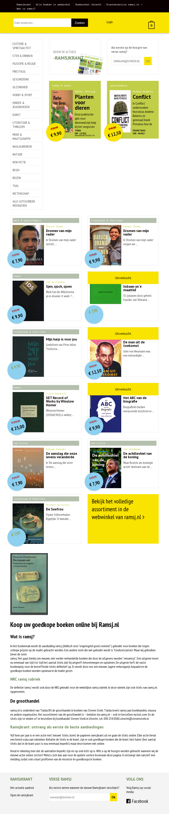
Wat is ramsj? (26, 8)
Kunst (17, 115)
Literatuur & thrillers (21, 124)
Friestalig (19, 71)
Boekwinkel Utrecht (88, 4)
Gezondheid (20, 87)
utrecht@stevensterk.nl (134, 718)
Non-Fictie (19, 162)
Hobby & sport (22, 95)
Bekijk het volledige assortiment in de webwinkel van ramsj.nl (116, 509)
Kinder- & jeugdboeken (21, 105)
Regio (16, 170)
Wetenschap (21, 193)
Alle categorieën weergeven (24, 203)
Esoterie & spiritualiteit (22, 46)
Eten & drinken (23, 56)
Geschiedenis (21, 79)
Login (110, 22)
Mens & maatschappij (22, 136)
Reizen (17, 178)
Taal (16, 186)
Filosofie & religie (24, 63)
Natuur (17, 154)
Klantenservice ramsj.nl (123, 4)
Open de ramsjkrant (21, 795)
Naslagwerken (22, 146)
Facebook (139, 801)
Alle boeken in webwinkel (53, 4)
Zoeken (80, 23)
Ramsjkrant (23, 4)
